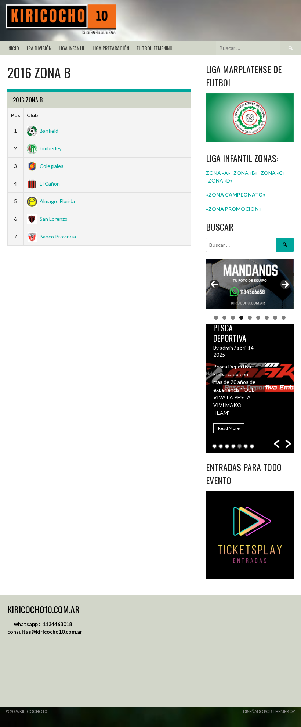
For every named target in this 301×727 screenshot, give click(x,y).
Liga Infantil (72, 48)
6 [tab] (258, 318)
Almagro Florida (57, 201)
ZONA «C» (272, 173)
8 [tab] (275, 318)
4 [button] (233, 446)
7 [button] (252, 446)
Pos (15, 115)
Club (32, 115)
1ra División (38, 48)
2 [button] (220, 446)
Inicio (13, 48)
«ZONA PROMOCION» (233, 209)
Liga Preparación (111, 48)
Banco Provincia (58, 236)
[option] (250, 388)
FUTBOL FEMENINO (155, 48)
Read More (229, 428)
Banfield (49, 130)
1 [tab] (216, 318)
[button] (276, 444)
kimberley (51, 148)
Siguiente (285, 284)
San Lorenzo (54, 219)
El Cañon (50, 183)
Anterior (214, 284)
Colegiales (52, 166)
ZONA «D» (220, 180)
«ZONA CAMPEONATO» (235, 194)
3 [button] (227, 446)
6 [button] (245, 446)
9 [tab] (284, 318)
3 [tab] (233, 318)
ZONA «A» (218, 173)
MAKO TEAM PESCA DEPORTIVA (231, 328)
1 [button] (214, 446)
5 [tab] (250, 318)
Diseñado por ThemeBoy (269, 711)
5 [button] (239, 446)
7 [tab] (267, 318)
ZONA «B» (245, 173)
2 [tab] (224, 318)
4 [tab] (241, 318)
